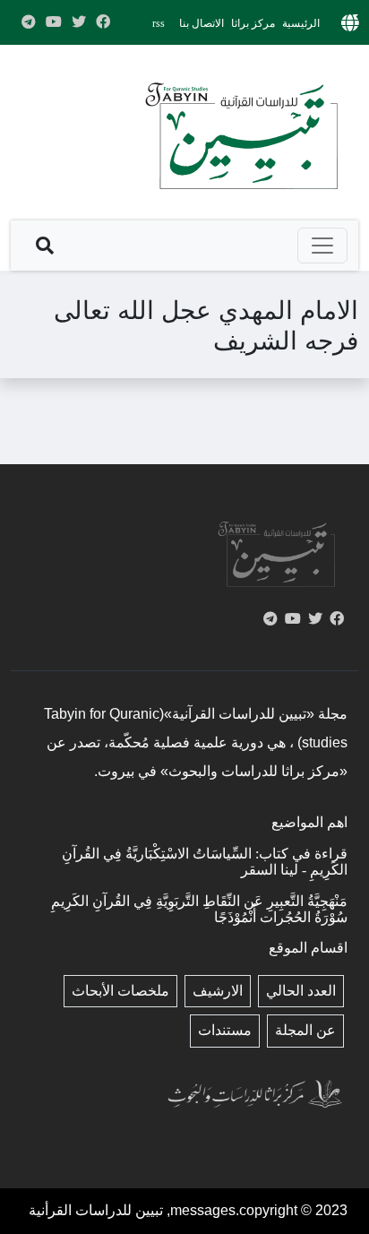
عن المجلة (305, 1030)
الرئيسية (301, 23)
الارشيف (218, 990)
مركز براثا (253, 23)
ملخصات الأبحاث (120, 990)
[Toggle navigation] (322, 245)
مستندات (225, 1030)
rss (158, 23)
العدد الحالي (301, 990)
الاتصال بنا (201, 23)
